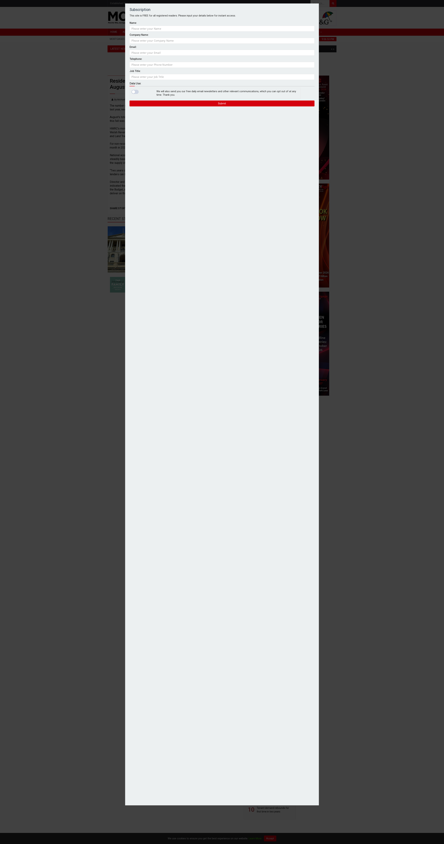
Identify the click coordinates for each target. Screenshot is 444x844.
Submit (222, 103)
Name (133, 22)
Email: (133, 47)
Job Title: (135, 71)
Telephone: (136, 59)
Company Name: (139, 34)
